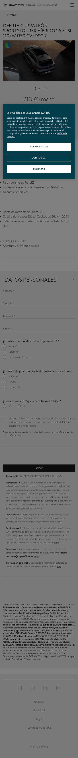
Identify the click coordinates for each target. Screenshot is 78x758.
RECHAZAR (39, 169)
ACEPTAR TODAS (39, 146)
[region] (39, 141)
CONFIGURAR (39, 158)
